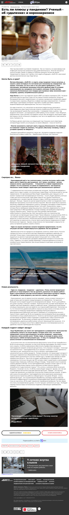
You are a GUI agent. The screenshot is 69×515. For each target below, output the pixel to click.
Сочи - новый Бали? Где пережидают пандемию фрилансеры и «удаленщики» (33, 275)
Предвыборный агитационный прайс (24, 483)
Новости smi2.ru (7, 474)
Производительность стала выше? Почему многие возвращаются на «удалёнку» (34, 417)
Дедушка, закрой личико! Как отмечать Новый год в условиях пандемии (35, 165)
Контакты (51, 481)
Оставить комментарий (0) (55, 432)
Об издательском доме (20, 479)
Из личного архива (13, 60)
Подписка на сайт (42, 481)
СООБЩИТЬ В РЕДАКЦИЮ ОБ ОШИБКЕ (45, 483)
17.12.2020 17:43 (5, 6)
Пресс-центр (31, 479)
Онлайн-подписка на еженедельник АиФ (25, 481)
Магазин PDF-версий (48, 479)
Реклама (39, 479)
